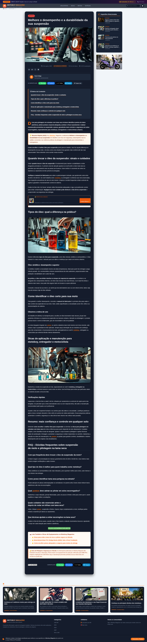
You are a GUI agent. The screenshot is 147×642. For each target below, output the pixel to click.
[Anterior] (98, 62)
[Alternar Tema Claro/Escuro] (142, 5)
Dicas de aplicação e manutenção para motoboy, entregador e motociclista (55, 107)
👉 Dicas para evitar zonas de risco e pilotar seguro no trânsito (52, 537)
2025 (55, 627)
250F (55, 630)
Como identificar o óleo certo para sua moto (45, 103)
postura (54, 436)
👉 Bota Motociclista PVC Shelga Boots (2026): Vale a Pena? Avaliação (54, 540)
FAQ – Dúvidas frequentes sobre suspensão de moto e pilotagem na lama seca (56, 115)
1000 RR (56, 622)
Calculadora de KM (86, 622)
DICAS (73, 5)
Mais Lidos (84, 625)
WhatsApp (43, 83)
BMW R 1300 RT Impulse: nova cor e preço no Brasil (24, 1)
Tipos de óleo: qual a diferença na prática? (44, 99)
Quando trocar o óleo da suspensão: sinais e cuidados (48, 95)
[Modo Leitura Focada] (35, 69)
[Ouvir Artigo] (31, 77)
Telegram (69, 83)
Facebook (51, 83)
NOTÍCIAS (88, 5)
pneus (49, 325)
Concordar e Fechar (138, 639)
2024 (55, 625)
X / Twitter (60, 83)
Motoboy (52, 135)
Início (5, 8)
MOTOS (80, 5)
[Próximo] (120, 62)
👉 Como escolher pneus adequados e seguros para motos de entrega (54, 543)
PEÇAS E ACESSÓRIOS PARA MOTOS (59, 528)
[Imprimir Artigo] (38, 69)
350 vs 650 (56, 632)
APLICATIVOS (64, 5)
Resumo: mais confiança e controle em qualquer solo (48, 111)
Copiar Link (78, 83)
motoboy (58, 178)
